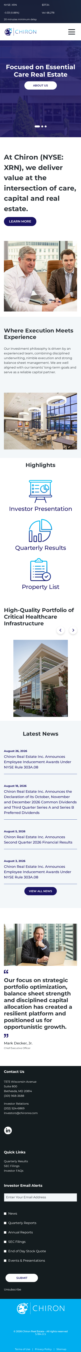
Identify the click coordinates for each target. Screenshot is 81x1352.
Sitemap (61, 1349)
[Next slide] (73, 630)
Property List (40, 586)
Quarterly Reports (22, 1223)
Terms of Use (22, 1349)
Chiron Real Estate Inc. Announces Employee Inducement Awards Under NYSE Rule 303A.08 (37, 762)
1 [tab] (36, 127)
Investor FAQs (19, 1170)
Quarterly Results (40, 547)
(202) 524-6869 (14, 1108)
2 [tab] (42, 126)
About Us (40, 85)
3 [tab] (46, 126)
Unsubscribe (12, 1289)
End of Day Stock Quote (27, 1251)
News (12, 1213)
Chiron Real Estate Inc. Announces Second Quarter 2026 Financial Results (38, 839)
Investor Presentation (40, 508)
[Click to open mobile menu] (71, 31)
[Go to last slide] (60, 630)
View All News (40, 891)
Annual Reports (20, 1232)
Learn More (20, 221)
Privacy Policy (43, 1349)
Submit (21, 1278)
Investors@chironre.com (21, 1113)
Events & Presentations (26, 1260)
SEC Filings (17, 1166)
